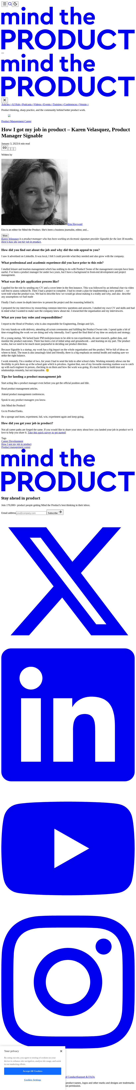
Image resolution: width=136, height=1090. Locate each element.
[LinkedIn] (68, 780)
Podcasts (28, 104)
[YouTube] (68, 914)
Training (58, 104)
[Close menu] (4, 100)
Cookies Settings (32, 1080)
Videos (38, 104)
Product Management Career (16, 121)
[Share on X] (9, 149)
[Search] (10, 4)
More (5, 235)
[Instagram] (68, 1047)
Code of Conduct (68, 1076)
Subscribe (53, 513)
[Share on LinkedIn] (12, 149)
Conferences (71, 104)
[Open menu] (4, 4)
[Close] (61, 1051)
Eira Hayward (75, 224)
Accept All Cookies (32, 1071)
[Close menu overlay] (2, 53)
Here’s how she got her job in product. (21, 241)
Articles (6, 104)
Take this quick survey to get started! (47, 432)
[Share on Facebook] (14, 149)
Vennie (84, 104)
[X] (68, 646)
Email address (8, 513)
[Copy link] (4, 148)
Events (48, 104)
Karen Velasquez (10, 238)
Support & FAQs (86, 1076)
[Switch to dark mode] (15, 4)
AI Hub (17, 104)
